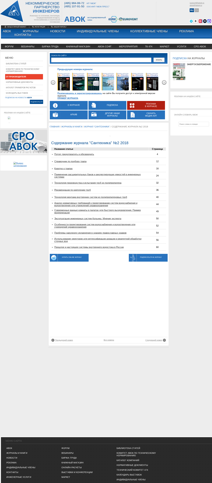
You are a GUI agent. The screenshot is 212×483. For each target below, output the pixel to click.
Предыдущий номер (64, 340)
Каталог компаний (128, 460)
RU (191, 10)
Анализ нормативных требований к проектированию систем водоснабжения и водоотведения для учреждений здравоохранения (95, 204)
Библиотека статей (16, 64)
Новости (57, 31)
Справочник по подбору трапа (70, 161)
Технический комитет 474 (132, 470)
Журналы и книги (16, 453)
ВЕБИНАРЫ (67, 453)
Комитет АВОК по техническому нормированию (22, 70)
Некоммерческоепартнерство (42, 8)
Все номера (109, 340)
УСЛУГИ (181, 46)
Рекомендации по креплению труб (72, 190)
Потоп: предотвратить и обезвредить (74, 154)
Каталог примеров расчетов (21, 88)
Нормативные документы (19, 82)
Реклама (186, 31)
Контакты (22, 35)
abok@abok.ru (196, 5)
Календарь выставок (17, 93)
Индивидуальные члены (98, 31)
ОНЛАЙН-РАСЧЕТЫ (71, 467)
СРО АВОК (200, 46)
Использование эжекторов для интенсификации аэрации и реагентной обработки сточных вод (97, 240)
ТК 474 (148, 46)
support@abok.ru (197, 3)
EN (196, 10)
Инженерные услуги (18, 477)
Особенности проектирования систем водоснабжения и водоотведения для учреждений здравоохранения (94, 225)
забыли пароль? (60, 27)
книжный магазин (78, 46)
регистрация (40, 27)
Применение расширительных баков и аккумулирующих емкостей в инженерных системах (97, 175)
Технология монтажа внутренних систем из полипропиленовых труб (90, 197)
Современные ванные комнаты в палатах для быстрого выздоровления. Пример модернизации (97, 211)
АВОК (7, 31)
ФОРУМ (9, 46)
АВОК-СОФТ (104, 46)
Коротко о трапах (63, 168)
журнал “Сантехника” (97, 126)
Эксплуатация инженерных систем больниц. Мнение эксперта (87, 218)
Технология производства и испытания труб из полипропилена (87, 183)
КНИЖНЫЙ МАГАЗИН (72, 462)
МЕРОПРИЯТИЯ (128, 46)
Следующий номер (153, 340)
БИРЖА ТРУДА (69, 458)
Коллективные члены (149, 31)
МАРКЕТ (164, 46)
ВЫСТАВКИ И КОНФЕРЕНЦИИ (77, 472)
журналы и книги (71, 126)
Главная (54, 126)
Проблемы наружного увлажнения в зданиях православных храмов (90, 233)
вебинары (27, 46)
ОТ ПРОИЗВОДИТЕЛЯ (16, 77)
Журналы (30, 31)
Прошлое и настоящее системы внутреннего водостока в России (89, 247)
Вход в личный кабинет (17, 27)
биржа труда (50, 46)
